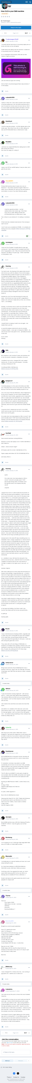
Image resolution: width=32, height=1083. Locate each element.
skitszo (8, 688)
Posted (12, 41)
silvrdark (8, 817)
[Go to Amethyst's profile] (3, 122)
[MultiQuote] (2, 91)
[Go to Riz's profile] (3, 163)
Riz (6, 162)
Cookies (23, 1077)
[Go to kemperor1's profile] (3, 381)
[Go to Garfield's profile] (3, 434)
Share (8, 1060)
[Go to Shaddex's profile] (3, 142)
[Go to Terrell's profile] (3, 181)
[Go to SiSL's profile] (3, 351)
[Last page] (30, 33)
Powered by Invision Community (16, 1080)
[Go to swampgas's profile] (3, 243)
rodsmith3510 (10, 97)
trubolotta (9, 989)
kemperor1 (9, 381)
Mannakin (9, 856)
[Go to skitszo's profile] (3, 689)
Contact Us (16, 1077)
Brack (7, 629)
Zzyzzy (8, 895)
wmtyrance (9, 662)
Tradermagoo (6, 20)
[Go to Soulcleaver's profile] (3, 752)
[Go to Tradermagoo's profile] (3, 40)
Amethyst (9, 121)
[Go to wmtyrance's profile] (3, 663)
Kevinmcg (9, 837)
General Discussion (16, 22)
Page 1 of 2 (16, 33)
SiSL (7, 350)
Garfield (8, 433)
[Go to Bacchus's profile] (3, 922)
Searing (8, 266)
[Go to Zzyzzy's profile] (3, 896)
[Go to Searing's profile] (3, 267)
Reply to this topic (16, 27)
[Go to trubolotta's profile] (3, 990)
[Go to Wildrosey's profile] (3, 967)
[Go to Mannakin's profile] (3, 857)
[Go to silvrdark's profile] (3, 818)
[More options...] (29, 40)
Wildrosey (9, 966)
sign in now (9, 1042)
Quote (6, 91)
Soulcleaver (9, 751)
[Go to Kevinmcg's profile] (3, 838)
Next (26, 33)
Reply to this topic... (9, 1052)
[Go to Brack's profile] (3, 629)
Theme (9, 1077)
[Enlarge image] (16, 68)
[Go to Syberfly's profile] (3, 728)
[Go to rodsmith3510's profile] (3, 98)
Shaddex (8, 142)
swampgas (9, 242)
